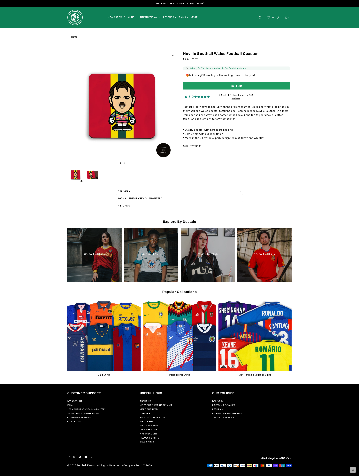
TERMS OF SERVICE (223, 417)
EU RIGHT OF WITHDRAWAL (227, 413)
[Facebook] (69, 457)
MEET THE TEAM (149, 409)
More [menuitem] (194, 17)
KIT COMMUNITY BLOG (152, 417)
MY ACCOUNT (74, 401)
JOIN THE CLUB (148, 429)
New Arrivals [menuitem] (116, 17)
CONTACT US (74, 421)
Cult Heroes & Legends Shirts (255, 374)
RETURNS (124, 205)
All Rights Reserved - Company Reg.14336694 (125, 465)
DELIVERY (124, 191)
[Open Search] (260, 17)
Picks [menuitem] (182, 17)
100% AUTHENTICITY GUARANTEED (140, 198)
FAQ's (70, 405)
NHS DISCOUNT (148, 433)
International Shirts (179, 374)
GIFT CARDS (146, 421)
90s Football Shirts (151, 254)
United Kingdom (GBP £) (274, 458)
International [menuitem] (148, 17)
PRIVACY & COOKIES (223, 405)
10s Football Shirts (264, 254)
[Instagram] (74, 457)
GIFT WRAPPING (149, 425)
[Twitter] (80, 457)
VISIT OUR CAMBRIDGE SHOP (156, 405)
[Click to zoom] (173, 55)
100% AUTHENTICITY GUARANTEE (86, 409)
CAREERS (145, 413)
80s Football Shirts (94, 254)
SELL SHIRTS (147, 441)
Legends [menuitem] (168, 17)
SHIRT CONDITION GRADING (83, 413)
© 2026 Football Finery (81, 465)
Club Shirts (104, 374)
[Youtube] (86, 457)
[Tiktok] (91, 457)
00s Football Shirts (208, 254)
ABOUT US (145, 401)
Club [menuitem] (131, 17)
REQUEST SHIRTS (149, 437)
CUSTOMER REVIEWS (79, 417)
